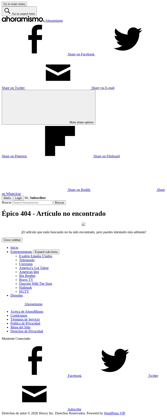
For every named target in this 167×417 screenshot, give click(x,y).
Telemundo (27, 260)
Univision (26, 264)
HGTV (24, 291)
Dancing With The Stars (35, 283)
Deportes (16, 295)
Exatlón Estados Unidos (35, 256)
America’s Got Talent (33, 268)
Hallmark (25, 287)
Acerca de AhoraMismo (26, 311)
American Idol (29, 272)
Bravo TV (26, 279)
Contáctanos (18, 315)
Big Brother (27, 276)
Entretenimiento (21, 252)
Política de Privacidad (25, 323)
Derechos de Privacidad (26, 331)
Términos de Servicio (25, 319)
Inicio (14, 247)
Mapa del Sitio (20, 327)
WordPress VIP (114, 413)
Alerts (7, 198)
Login (18, 198)
